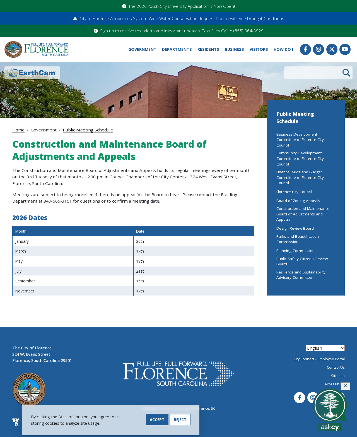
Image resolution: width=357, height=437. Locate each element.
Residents (208, 49)
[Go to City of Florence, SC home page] (36, 49)
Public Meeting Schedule (88, 130)
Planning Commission (295, 250)
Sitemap (338, 375)
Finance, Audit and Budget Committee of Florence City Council (300, 177)
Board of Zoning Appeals (298, 200)
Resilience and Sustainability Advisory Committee (300, 275)
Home (18, 130)
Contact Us (336, 367)
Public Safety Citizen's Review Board (302, 261)
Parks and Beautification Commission (297, 239)
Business (234, 49)
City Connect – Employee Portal (319, 358)
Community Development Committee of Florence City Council (300, 158)
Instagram (318, 49)
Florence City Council (294, 191)
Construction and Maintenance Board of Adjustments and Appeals (302, 214)
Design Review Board (295, 228)
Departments (177, 49)
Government (142, 49)
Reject (180, 419)
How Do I (283, 49)
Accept (157, 419)
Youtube (345, 49)
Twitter (331, 49)
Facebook (305, 49)
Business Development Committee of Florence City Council (300, 140)
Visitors (259, 49)
